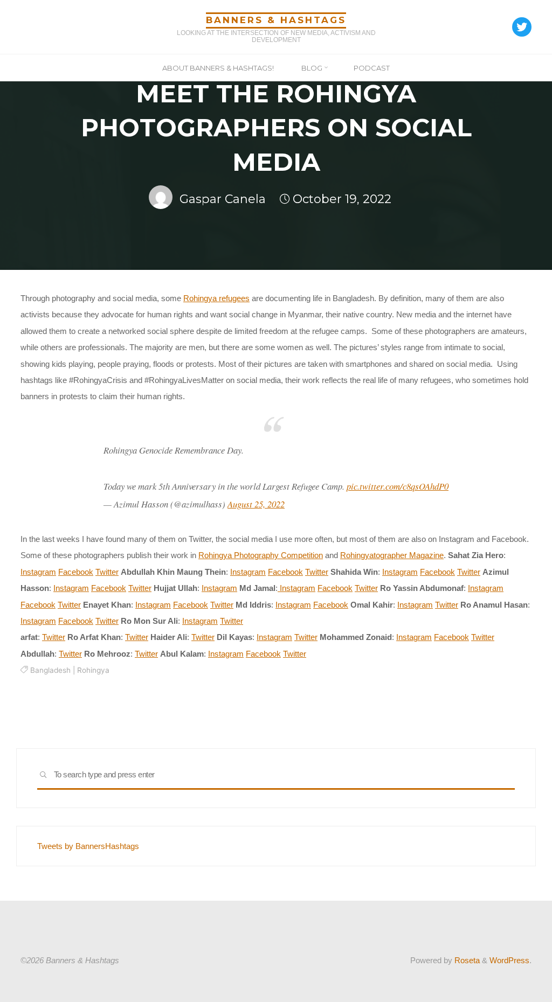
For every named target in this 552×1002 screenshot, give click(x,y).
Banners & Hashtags (276, 20)
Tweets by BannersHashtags (88, 846)
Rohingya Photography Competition (260, 555)
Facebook (75, 571)
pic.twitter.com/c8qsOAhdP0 (397, 486)
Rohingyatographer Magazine (392, 555)
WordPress (509, 960)
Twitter (107, 571)
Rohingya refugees (216, 298)
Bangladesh (50, 670)
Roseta (466, 960)
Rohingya (93, 670)
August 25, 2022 (256, 504)
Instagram (38, 571)
